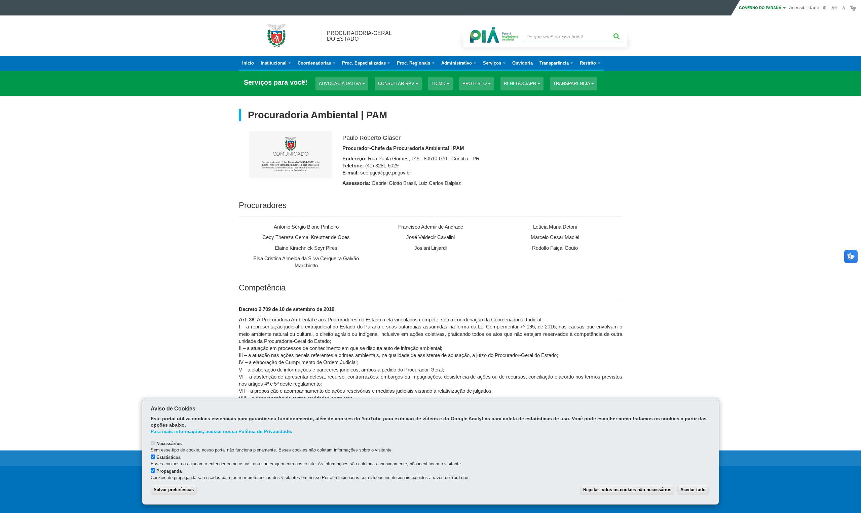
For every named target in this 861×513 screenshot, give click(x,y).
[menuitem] (275, 63)
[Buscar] (617, 37)
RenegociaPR (520, 83)
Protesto (475, 83)
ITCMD (439, 83)
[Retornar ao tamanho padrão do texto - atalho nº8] (844, 8)
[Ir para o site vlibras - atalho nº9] (853, 8)
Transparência (572, 83)
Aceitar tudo (693, 489)
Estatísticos (168, 457)
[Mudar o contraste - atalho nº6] (825, 8)
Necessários (169, 443)
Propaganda (169, 471)
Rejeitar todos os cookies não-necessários (627, 489)
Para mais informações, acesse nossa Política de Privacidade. (221, 431)
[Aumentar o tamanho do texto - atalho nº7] (834, 8)
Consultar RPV (397, 83)
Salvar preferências (174, 489)
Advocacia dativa (340, 83)
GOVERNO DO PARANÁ (760, 8)
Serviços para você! (275, 82)
